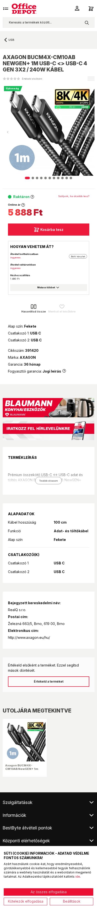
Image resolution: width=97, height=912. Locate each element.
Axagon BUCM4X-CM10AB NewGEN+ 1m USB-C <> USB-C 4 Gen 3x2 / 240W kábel (22, 771)
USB (11, 40)
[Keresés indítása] (87, 22)
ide (77, 876)
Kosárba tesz (51, 229)
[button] (90, 132)
